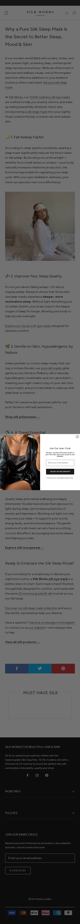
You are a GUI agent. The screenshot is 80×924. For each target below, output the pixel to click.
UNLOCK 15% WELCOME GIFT (60, 471)
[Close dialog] (77, 436)
